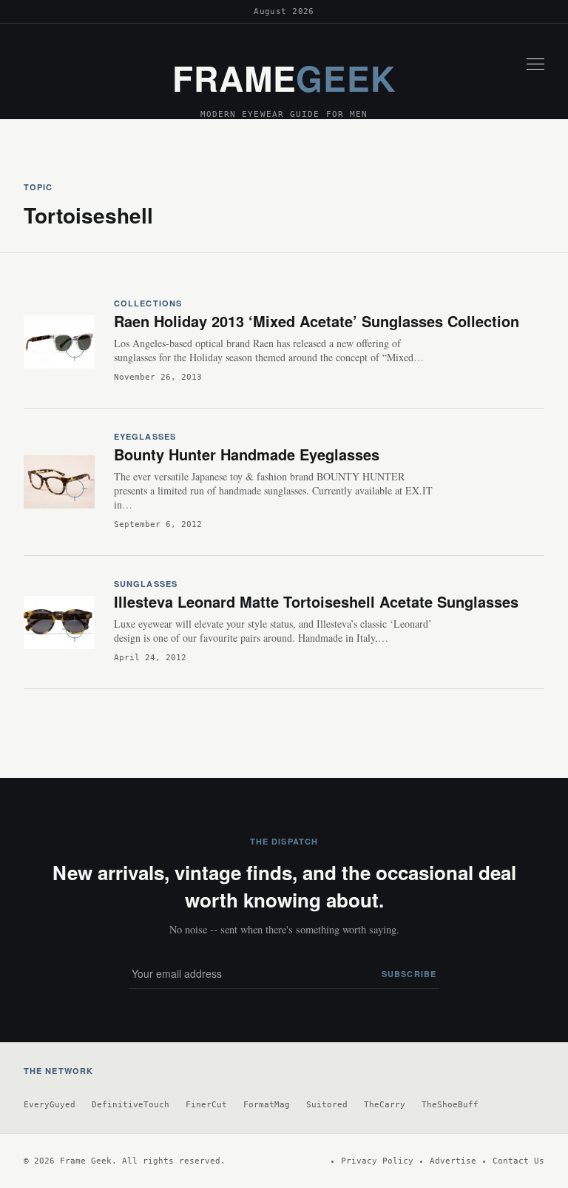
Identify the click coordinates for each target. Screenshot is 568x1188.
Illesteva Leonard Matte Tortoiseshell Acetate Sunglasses (316, 601)
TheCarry (384, 1105)
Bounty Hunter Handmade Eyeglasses (246, 454)
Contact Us (518, 1161)
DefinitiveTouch (130, 1105)
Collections (148, 303)
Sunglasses (146, 583)
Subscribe (409, 973)
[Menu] (535, 63)
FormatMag (266, 1105)
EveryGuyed (49, 1105)
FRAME (284, 77)
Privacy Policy (377, 1161)
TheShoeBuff (450, 1105)
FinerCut (206, 1105)
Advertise (453, 1161)
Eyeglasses (145, 436)
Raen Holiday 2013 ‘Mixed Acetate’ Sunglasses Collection (316, 321)
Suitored (327, 1105)
